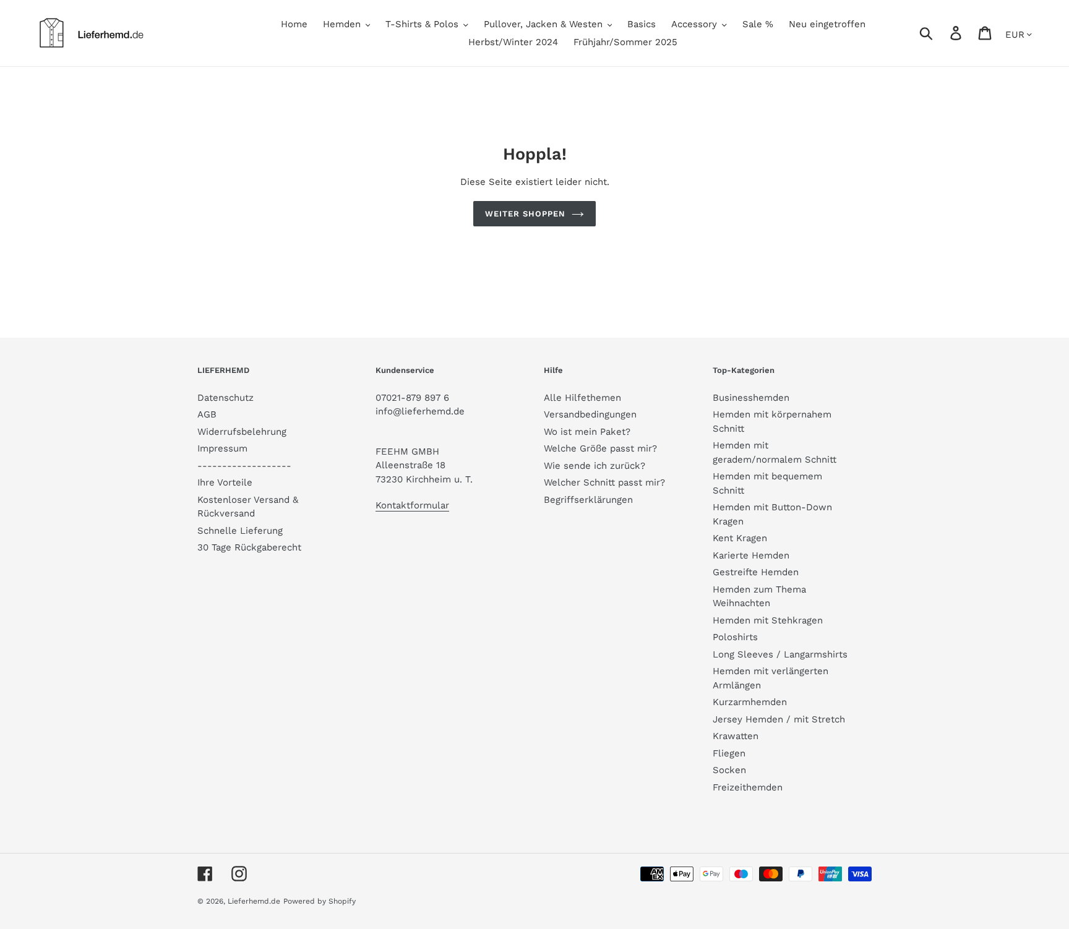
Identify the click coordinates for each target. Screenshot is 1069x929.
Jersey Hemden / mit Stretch (779, 719)
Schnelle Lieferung (240, 530)
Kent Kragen (740, 538)
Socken (729, 770)
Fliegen (729, 753)
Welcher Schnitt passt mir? (604, 482)
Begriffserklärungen (588, 499)
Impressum (222, 448)
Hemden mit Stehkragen (768, 620)
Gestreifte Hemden (756, 572)
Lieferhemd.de (254, 901)
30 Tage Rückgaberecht (249, 547)
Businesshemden (751, 397)
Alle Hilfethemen (582, 397)
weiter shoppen (525, 213)
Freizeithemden (748, 787)
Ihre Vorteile (224, 482)
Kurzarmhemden (750, 702)
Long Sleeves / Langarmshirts (780, 654)
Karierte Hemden (751, 555)
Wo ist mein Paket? (587, 431)
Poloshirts (735, 637)
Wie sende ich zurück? (594, 465)
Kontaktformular (412, 505)
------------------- (244, 465)
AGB (207, 414)
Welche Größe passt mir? (600, 448)
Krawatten (735, 736)
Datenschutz (225, 397)
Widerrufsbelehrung (241, 431)
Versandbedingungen (590, 414)
